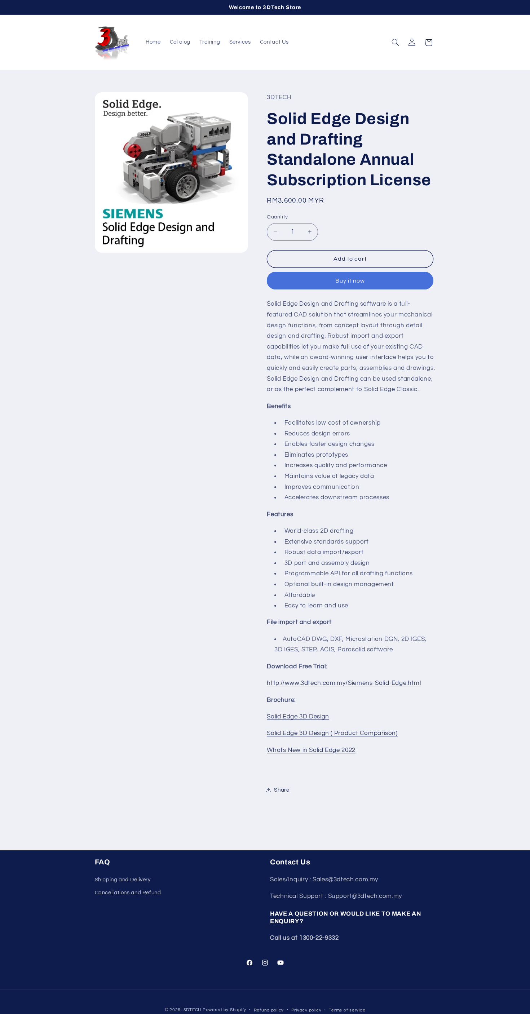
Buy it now (350, 280)
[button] (395, 42)
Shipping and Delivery (123, 879)
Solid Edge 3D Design (298, 716)
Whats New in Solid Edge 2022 (311, 750)
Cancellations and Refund (128, 892)
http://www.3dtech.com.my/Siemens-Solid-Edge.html (344, 683)
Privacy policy (306, 1010)
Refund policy (269, 1010)
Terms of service (347, 1010)
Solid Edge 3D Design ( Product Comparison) (332, 733)
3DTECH (193, 1010)
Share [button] (281, 790)
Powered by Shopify (224, 1010)
